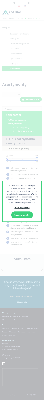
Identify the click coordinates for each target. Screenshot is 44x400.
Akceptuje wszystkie (22, 215)
